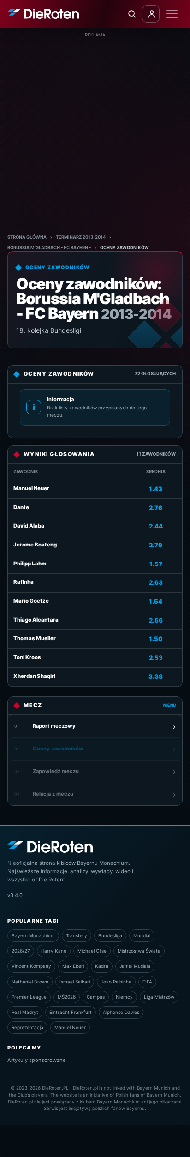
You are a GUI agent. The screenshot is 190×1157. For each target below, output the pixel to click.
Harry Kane (53, 950)
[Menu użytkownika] (151, 14)
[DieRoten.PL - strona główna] (43, 13)
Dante (21, 507)
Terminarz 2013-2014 (81, 237)
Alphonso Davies (121, 1012)
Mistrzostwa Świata (139, 950)
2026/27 (21, 950)
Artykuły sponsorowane (36, 1060)
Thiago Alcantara (36, 620)
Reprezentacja (27, 1027)
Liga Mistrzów (159, 997)
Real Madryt (25, 1012)
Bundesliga (110, 935)
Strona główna (27, 237)
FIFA (147, 981)
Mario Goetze (31, 601)
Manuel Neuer (31, 488)
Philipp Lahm (30, 563)
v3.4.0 (15, 895)
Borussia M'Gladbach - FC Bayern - (49, 247)
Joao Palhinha (116, 981)
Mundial (141, 935)
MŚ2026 (67, 997)
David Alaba (28, 525)
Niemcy (124, 997)
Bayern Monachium (33, 935)
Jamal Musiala (134, 966)
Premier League (29, 997)
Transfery (76, 935)
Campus (96, 997)
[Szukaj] (131, 14)
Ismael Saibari (74, 981)
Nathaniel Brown (30, 981)
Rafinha (23, 582)
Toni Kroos (27, 657)
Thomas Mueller (34, 638)
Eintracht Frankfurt (70, 1012)
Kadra (101, 966)
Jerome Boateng (35, 544)
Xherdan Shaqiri (34, 676)
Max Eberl (73, 966)
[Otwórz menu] (172, 13)
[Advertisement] (95, 133)
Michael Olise (92, 950)
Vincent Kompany (31, 966)
